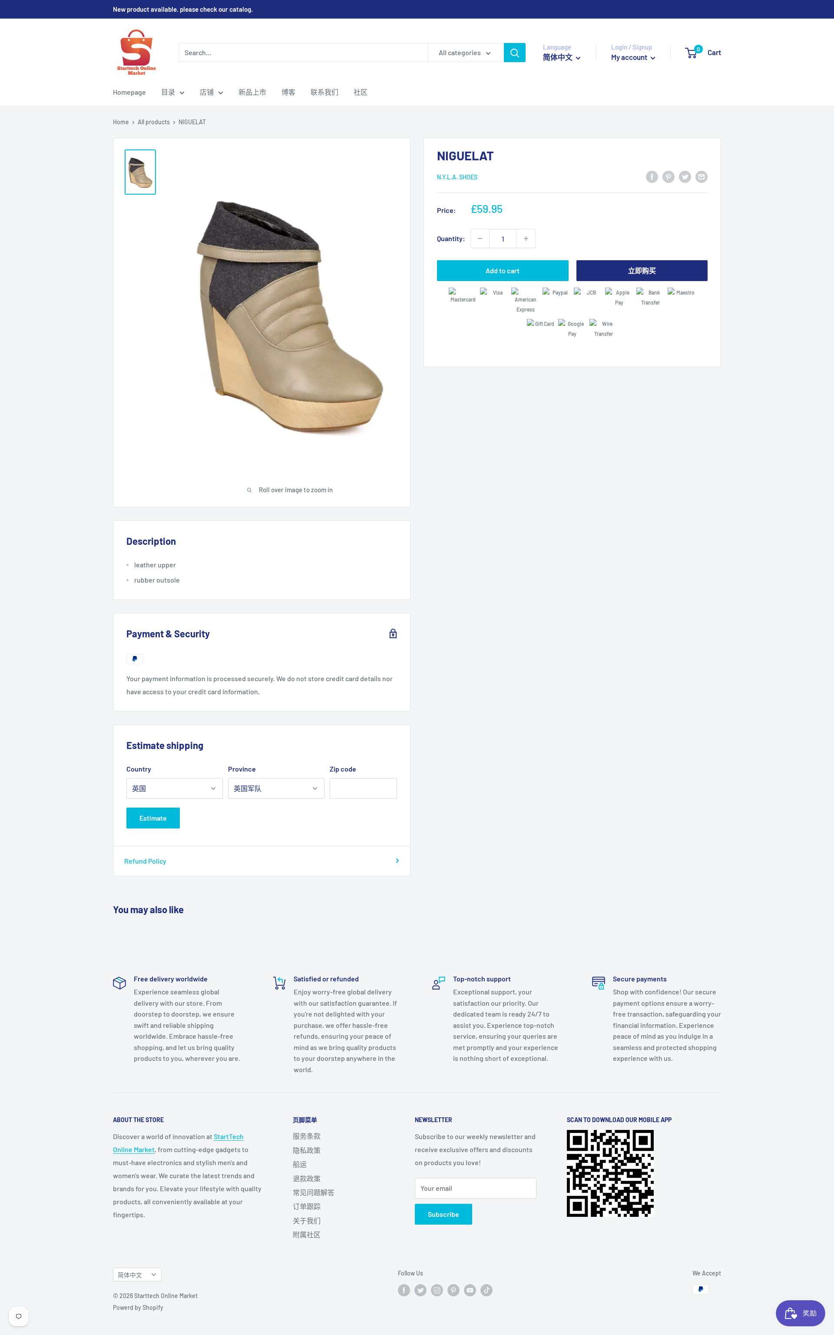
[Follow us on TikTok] (486, 1290)
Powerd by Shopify (138, 1307)
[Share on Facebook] (652, 176)
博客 (288, 92)
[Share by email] (701, 176)
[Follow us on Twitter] (420, 1290)
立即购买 (642, 270)
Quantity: (451, 238)
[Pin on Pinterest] (668, 176)
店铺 (207, 92)
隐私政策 (307, 1150)
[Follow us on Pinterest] (453, 1290)
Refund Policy (145, 861)
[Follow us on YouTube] (470, 1290)
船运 (300, 1164)
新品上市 (252, 92)
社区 (360, 92)
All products (154, 122)
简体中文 (130, 1275)
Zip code (343, 769)
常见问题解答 (313, 1192)
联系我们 (324, 92)
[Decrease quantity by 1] (480, 238)
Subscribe (443, 1214)
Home (121, 122)
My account (630, 57)
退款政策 (307, 1178)
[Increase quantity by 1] (526, 238)
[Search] (515, 52)
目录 (168, 92)
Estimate (153, 818)
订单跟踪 (307, 1206)
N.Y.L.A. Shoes (457, 177)
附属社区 (307, 1234)
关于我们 (307, 1220)
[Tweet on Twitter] (685, 176)
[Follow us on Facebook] (404, 1290)
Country (138, 769)
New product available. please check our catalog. (183, 9)
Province (242, 769)
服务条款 (307, 1136)
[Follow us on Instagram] (437, 1290)
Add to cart (503, 270)
